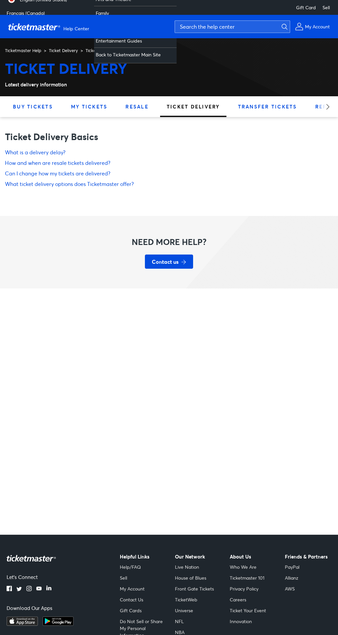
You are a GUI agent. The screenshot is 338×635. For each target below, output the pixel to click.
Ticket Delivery (63, 50)
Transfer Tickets (267, 106)
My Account (132, 589)
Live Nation (187, 567)
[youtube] (39, 589)
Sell (326, 7)
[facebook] (9, 589)
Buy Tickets (33, 106)
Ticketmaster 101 (247, 578)
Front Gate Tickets (194, 589)
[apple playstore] (22, 623)
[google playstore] (58, 623)
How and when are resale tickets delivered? (57, 162)
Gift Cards (131, 610)
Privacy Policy (244, 589)
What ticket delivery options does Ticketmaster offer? (69, 183)
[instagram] (29, 589)
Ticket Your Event (248, 610)
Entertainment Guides (119, 41)
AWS (290, 589)
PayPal (292, 567)
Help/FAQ (130, 567)
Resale (137, 106)
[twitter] (19, 589)
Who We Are (243, 567)
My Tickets (89, 106)
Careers (238, 599)
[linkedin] (48, 589)
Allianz (291, 578)
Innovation (241, 621)
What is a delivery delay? (35, 152)
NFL (179, 621)
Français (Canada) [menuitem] (26, 13)
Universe (184, 610)
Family (102, 13)
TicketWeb (186, 599)
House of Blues (190, 578)
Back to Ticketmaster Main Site (128, 54)
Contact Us (131, 599)
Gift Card (306, 7)
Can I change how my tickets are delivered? (57, 173)
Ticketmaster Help (23, 50)
